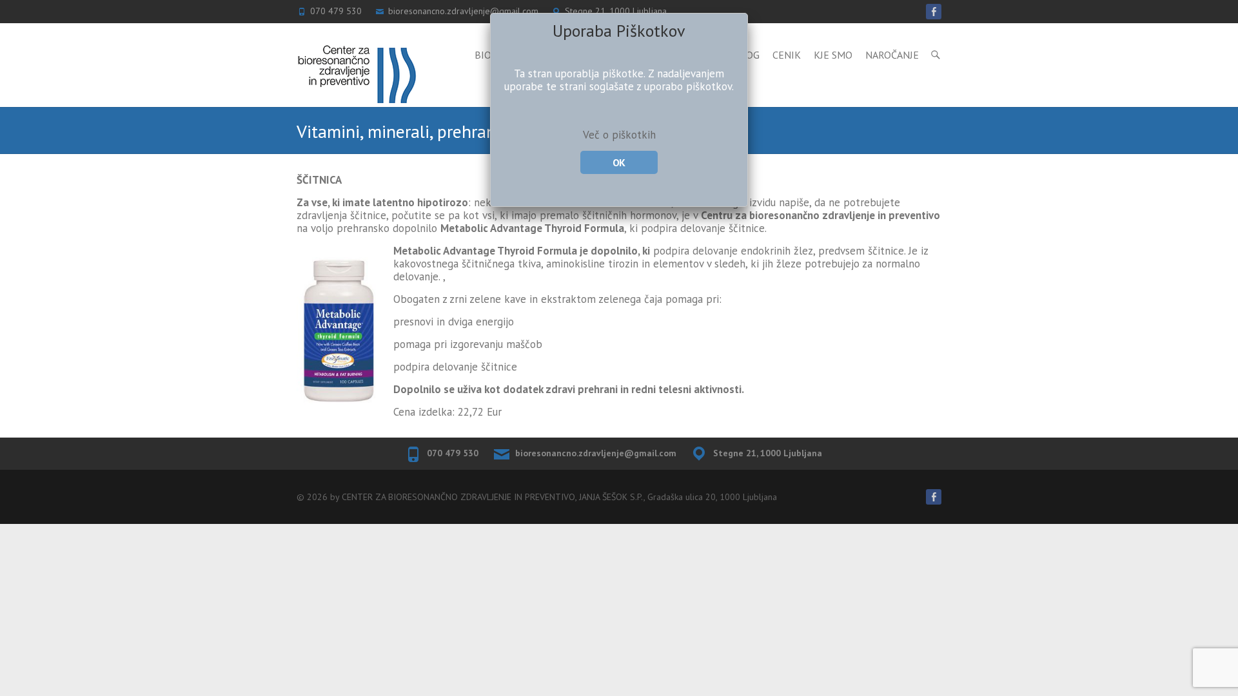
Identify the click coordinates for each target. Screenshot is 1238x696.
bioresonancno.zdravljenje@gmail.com (595, 453)
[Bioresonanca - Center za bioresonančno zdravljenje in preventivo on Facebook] (933, 497)
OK (619, 162)
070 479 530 (452, 453)
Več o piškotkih (619, 135)
